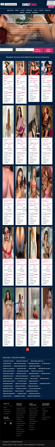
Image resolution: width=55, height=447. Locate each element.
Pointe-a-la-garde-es (9, 368)
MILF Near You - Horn (21, 77)
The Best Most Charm (34, 261)
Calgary (22, 10)
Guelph (36, 10)
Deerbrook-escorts (20, 396)
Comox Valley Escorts (7, 200)
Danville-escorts (22, 373)
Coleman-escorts (8, 386)
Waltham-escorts (8, 383)
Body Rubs (32, 417)
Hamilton (47, 10)
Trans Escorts (33, 413)
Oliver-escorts (8, 363)
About (15, 444)
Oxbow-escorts (23, 393)
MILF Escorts (20, 421)
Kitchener (35, 12)
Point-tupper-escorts (20, 363)
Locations (51, 4)
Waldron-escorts (34, 373)
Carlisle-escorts (36, 376)
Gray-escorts (34, 378)
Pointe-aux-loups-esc (38, 371)
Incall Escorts (20, 431)
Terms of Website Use (30, 444)
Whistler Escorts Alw (45, 200)
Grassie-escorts (46, 373)
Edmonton (29, 10)
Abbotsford (10, 10)
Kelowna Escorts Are (7, 322)
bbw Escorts (20, 429)
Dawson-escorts (34, 381)
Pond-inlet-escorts (35, 393)
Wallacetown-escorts (22, 378)
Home (5, 407)
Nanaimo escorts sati (33, 200)
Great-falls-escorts (21, 383)
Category (51, 2)
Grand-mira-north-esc (38, 361)
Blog (43, 408)
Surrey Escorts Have (21, 261)
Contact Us (7, 409)
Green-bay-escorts (9, 388)
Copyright (45, 411)
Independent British (7, 261)
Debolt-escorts (20, 391)
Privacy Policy (40, 444)
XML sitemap (7, 411)
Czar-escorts (33, 368)
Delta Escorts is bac (34, 140)
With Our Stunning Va (20, 140)
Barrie (17, 10)
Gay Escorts (19, 415)
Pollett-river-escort (35, 388)
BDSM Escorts (20, 417)
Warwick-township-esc (35, 396)
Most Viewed (48, 50)
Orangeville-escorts (23, 371)
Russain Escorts (21, 411)
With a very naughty (45, 140)
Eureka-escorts (8, 396)
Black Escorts (33, 421)
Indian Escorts (20, 408)
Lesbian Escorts (20, 423)
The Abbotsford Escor (21, 200)
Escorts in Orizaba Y (32, 322)
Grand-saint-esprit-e (9, 371)
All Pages (6, 413)
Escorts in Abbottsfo (19, 322)
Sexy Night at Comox (46, 261)
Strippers (19, 419)
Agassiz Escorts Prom (8, 140)
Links (43, 415)
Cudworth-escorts (9, 361)
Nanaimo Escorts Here (46, 322)
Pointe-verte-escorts (9, 381)
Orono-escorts (45, 378)
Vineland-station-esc (23, 361)
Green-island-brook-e (10, 393)
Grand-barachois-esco (21, 366)
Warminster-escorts (32, 391)
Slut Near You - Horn (8, 77)
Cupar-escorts (46, 363)
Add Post (51, 7)
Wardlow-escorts (34, 386)
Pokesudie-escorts (46, 383)
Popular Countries (7, 444)
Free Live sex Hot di (46, 77)
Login (44, 413)
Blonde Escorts (20, 413)
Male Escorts (33, 408)
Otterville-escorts (22, 388)
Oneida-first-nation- (35, 366)
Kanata (22, 12)
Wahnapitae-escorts (45, 368)
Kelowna (28, 12)
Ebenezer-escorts (8, 391)
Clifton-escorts (22, 381)
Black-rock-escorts (9, 373)
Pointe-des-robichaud (23, 376)
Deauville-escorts (21, 386)
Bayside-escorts (22, 368)
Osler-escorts (34, 383)
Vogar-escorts (8, 366)
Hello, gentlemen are (34, 77)
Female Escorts (33, 411)
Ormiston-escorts (9, 376)
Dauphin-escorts (8, 378)
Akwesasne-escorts (34, 363)
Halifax (41, 10)
